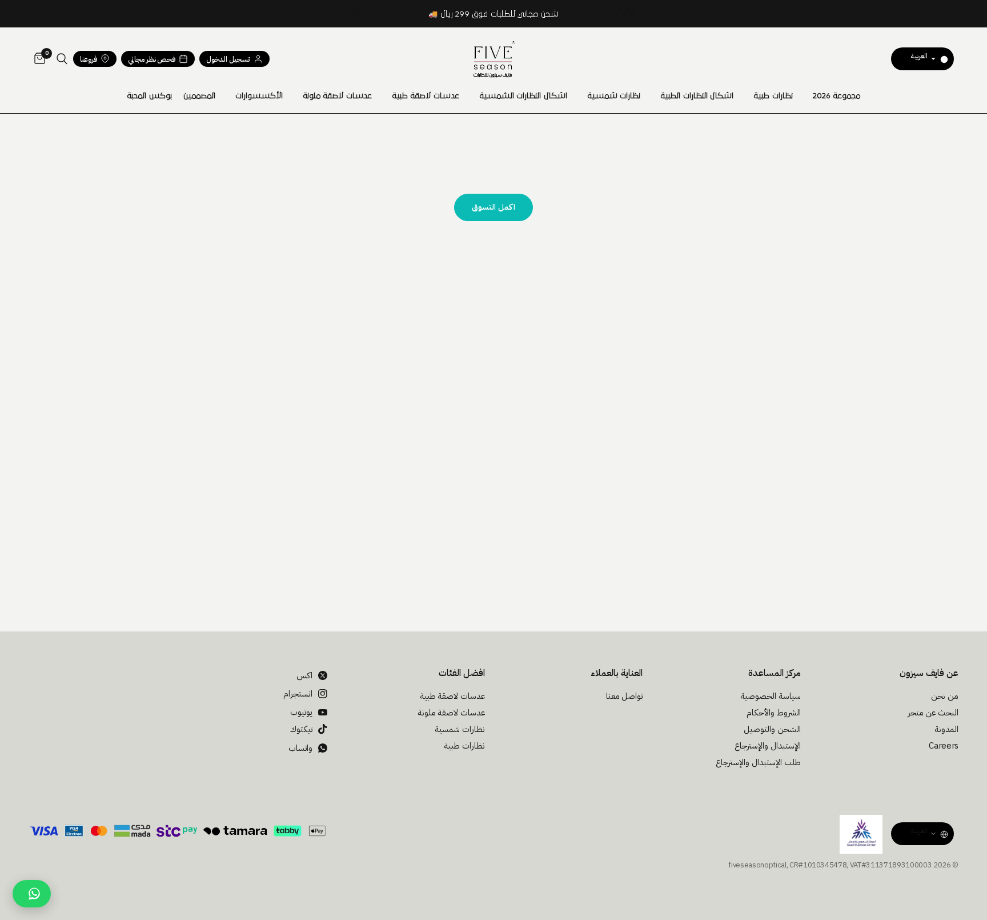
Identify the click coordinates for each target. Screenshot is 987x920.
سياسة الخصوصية (770, 696)
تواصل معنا (624, 696)
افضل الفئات (462, 673)
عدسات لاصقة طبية (425, 96)
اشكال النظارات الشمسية (523, 96)
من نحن (944, 696)
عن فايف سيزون (929, 673)
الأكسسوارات (259, 96)
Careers (943, 745)
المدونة (946, 729)
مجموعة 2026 (837, 96)
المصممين (199, 96)
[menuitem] (836, 96)
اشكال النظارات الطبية (696, 96)
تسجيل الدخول (228, 59)
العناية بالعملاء (617, 673)
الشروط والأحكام (774, 712)
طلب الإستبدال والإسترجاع (758, 762)
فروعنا (88, 59)
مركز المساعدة (774, 673)
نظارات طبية (773, 96)
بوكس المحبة (149, 96)
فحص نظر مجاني (151, 59)
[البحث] (62, 59)
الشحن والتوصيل (772, 729)
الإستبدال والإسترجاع (768, 745)
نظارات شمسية (614, 96)
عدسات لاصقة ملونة (337, 96)
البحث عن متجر (933, 712)
